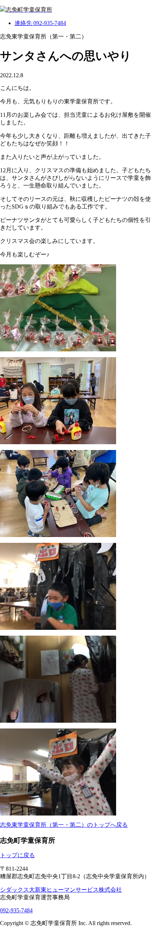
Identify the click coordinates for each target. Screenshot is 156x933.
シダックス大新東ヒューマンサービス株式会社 (61, 890)
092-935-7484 (16, 910)
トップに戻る (17, 855)
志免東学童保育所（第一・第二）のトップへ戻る (64, 825)
